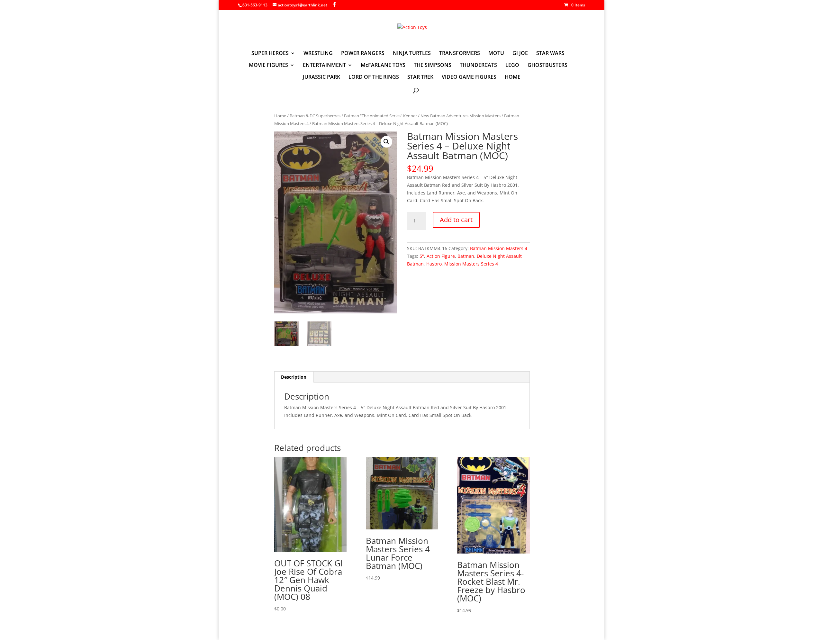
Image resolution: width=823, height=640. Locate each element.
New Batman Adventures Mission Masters (461, 116)
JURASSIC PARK (321, 77)
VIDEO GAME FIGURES (469, 77)
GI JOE (520, 54)
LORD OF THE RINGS (373, 77)
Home (280, 116)
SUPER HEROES (270, 54)
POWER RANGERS (362, 54)
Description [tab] (293, 377)
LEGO (512, 65)
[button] (386, 142)
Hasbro (434, 264)
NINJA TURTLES (412, 54)
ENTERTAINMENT (324, 65)
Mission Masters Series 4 (471, 264)
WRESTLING (318, 54)
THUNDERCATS (478, 65)
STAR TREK (420, 77)
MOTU (496, 54)
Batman (465, 256)
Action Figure (441, 256)
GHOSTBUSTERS (547, 65)
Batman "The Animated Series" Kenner (380, 116)
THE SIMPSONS (432, 65)
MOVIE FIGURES (268, 65)
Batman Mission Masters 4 (498, 248)
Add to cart (456, 219)
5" (422, 256)
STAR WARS (550, 54)
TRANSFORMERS (459, 54)
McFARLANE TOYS (383, 65)
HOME (512, 77)
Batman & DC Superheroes (315, 116)
